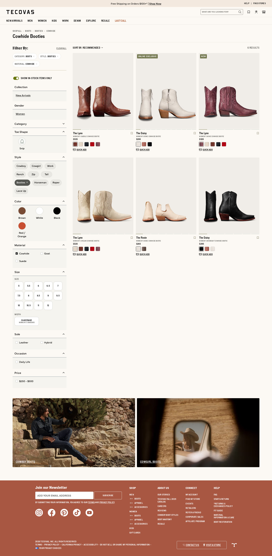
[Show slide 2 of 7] (130, 91)
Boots (28, 31)
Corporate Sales (194, 517)
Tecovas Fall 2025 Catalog (167, 500)
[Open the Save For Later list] (248, 12)
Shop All (17, 31)
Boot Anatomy (165, 519)
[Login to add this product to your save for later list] (131, 135)
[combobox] (218, 12)
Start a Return (221, 499)
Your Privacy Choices (50, 548)
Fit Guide (218, 510)
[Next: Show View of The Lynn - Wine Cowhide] (256, 91)
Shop (132, 488)
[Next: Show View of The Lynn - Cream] (130, 195)
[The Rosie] (166, 195)
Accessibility (91, 544)
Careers (162, 506)
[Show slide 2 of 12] (193, 91)
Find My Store (193, 499)
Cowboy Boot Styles (168, 515)
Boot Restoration (223, 522)
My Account (192, 494)
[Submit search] (240, 12)
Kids (131, 528)
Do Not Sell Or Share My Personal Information (125, 544)
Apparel (138, 503)
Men (131, 494)
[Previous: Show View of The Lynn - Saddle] (75, 91)
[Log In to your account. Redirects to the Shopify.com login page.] (256, 12)
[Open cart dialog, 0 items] (264, 12)
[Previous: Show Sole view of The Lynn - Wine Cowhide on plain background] (201, 91)
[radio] (39, 95)
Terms (39, 544)
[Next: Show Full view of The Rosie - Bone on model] (193, 195)
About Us (163, 488)
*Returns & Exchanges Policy (223, 504)
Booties (39, 31)
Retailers (191, 508)
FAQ (215, 494)
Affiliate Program (195, 521)
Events (189, 503)
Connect (191, 488)
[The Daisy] (166, 91)
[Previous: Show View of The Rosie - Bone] (138, 195)
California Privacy (72, 544)
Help (217, 488)
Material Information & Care (224, 516)
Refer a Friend (193, 512)
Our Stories (164, 494)
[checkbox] (32, 78)
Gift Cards (134, 532)
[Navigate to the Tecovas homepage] (20, 12)
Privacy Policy (52, 544)
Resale (161, 524)
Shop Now (155, 3)
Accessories (140, 507)
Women (133, 511)
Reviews (162, 510)
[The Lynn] (103, 91)
